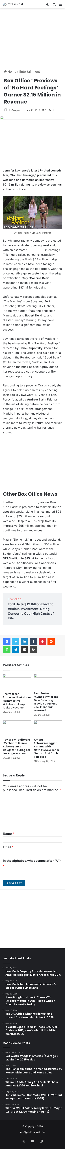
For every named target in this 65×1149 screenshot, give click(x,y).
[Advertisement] (32, 37)
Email (8, 847)
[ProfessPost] (13, 4)
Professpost (14, 110)
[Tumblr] (33, 641)
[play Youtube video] (32, 212)
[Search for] (54, 5)
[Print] (33, 649)
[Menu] (60, 5)
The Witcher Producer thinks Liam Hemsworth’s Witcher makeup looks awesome (17, 700)
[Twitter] (15, 641)
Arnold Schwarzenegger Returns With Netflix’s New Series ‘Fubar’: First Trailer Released (47, 748)
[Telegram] (15, 649)
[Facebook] (6, 641)
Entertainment (29, 71)
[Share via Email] (24, 649)
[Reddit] (51, 641)
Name (8, 833)
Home (11, 71)
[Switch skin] (48, 5)
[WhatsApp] (6, 649)
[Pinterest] (42, 641)
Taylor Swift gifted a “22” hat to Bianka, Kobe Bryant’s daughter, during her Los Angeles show (16, 746)
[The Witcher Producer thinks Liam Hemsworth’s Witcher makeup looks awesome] (17, 682)
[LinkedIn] (24, 641)
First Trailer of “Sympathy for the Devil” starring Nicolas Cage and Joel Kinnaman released (46, 702)
